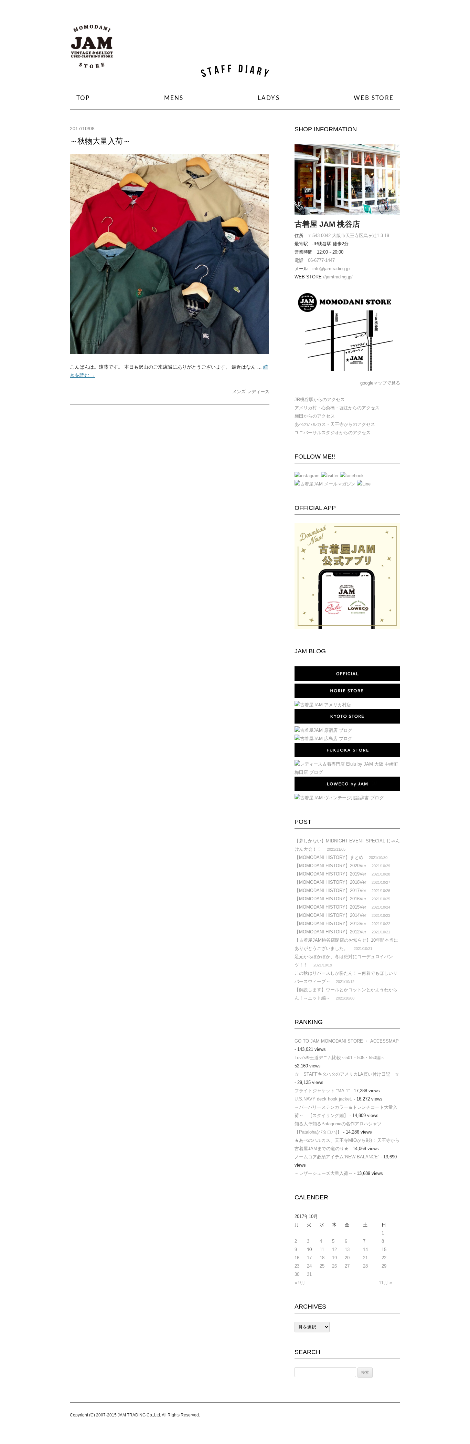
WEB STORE (374, 98)
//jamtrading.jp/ (338, 276)
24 (309, 1266)
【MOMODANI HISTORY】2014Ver (330, 915)
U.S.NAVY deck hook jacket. (323, 1099)
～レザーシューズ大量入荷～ (324, 1173)
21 (365, 1257)
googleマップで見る (380, 383)
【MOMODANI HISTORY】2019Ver (330, 874)
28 (365, 1266)
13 (347, 1249)
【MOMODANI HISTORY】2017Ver (330, 890)
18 (322, 1257)
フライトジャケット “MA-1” (322, 1090)
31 (309, 1274)
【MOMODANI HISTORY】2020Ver (330, 865)
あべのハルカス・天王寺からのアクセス (335, 424)
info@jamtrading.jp (331, 268)
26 (334, 1266)
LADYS (269, 98)
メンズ (239, 391)
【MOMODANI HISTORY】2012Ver (330, 931)
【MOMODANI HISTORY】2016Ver (330, 898)
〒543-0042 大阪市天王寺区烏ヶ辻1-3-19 (348, 235)
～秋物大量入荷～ (100, 141)
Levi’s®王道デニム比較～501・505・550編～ (340, 1057)
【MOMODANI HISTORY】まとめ (329, 857)
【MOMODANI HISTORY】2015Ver (330, 907)
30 (297, 1274)
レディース (258, 391)
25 (322, 1266)
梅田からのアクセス (315, 416)
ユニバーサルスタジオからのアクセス (333, 432)
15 (384, 1249)
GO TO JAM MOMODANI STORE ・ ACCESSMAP (347, 1041)
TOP (83, 98)
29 (384, 1266)
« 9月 (300, 1282)
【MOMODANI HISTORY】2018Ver (330, 882)
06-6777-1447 (321, 260)
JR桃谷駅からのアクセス (320, 399)
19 (334, 1257)
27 (347, 1266)
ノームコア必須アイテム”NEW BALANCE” (337, 1156)
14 (365, 1249)
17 (309, 1257)
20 (347, 1257)
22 (384, 1257)
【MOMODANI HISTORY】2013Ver (330, 923)
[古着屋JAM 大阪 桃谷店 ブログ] (92, 49)
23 (297, 1266)
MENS (174, 98)
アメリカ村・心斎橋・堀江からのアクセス (337, 407)
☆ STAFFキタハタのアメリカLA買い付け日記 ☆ (347, 1074)
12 (334, 1249)
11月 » (385, 1282)
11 (322, 1249)
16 (297, 1257)
